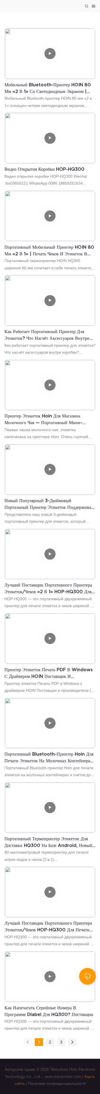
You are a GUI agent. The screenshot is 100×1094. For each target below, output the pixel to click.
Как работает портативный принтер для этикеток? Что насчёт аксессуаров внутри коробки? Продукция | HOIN (46, 335)
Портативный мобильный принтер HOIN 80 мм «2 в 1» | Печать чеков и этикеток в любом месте (49, 251)
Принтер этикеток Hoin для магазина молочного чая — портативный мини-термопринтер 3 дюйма (43, 419)
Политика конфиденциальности (57, 1083)
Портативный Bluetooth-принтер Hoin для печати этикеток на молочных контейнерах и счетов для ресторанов (48, 757)
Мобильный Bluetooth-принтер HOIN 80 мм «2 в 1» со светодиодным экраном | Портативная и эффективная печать (47, 88)
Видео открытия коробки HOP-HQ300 (44, 169)
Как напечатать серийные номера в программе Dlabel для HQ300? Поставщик (48, 1011)
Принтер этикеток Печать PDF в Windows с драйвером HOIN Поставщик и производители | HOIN (48, 673)
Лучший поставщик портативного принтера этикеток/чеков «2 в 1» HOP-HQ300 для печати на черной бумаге (48, 588)
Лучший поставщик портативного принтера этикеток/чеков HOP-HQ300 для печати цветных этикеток (48, 927)
